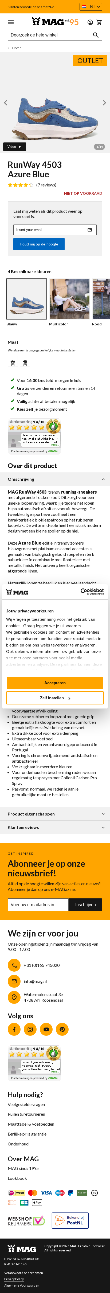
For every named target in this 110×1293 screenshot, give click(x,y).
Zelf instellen (52, 698)
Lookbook (17, 1178)
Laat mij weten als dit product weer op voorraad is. (47, 213)
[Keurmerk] (26, 1221)
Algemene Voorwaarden (21, 1285)
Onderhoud (18, 1143)
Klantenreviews (23, 827)
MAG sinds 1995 (23, 1168)
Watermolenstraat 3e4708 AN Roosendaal (43, 997)
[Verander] (90, 22)
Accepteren (55, 683)
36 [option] (13, 361)
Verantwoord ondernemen (23, 1273)
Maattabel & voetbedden (31, 1123)
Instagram (30, 1029)
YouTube (46, 1029)
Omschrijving (21, 479)
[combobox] (55, 35)
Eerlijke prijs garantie (27, 1133)
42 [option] (25, 361)
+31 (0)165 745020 (42, 965)
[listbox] (55, 361)
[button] (91, 7)
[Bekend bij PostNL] (70, 1221)
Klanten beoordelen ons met (31, 7)
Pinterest (62, 1029)
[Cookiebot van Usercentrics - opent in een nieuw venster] (80, 591)
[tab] (55, 479)
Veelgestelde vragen (26, 1104)
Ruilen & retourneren (26, 1113)
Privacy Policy (14, 1279)
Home (16, 48)
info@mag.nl (35, 981)
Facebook (14, 1029)
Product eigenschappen (31, 813)
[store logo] (55, 21)
